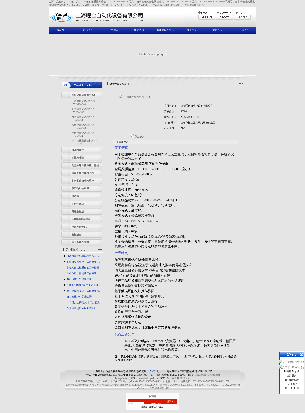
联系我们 (243, 30)
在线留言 (218, 30)
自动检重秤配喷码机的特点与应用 (85, 255)
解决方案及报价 (165, 30)
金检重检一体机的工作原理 (81, 273)
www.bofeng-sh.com (148, 378)
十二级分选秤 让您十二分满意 (83, 302)
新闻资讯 (139, 30)
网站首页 (62, 30)
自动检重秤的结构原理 (79, 279)
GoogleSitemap (122, 378)
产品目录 (79, 85)
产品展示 (113, 30)
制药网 (176, 378)
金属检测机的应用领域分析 (81, 308)
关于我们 (87, 30)
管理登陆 (185, 378)
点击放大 (139, 136)
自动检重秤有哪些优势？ (80, 296)
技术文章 (192, 30)
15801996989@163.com (207, 374)
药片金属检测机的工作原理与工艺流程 (88, 290)
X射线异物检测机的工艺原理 (82, 285)
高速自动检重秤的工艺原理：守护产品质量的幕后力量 (96, 261)
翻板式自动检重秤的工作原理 (83, 267)
